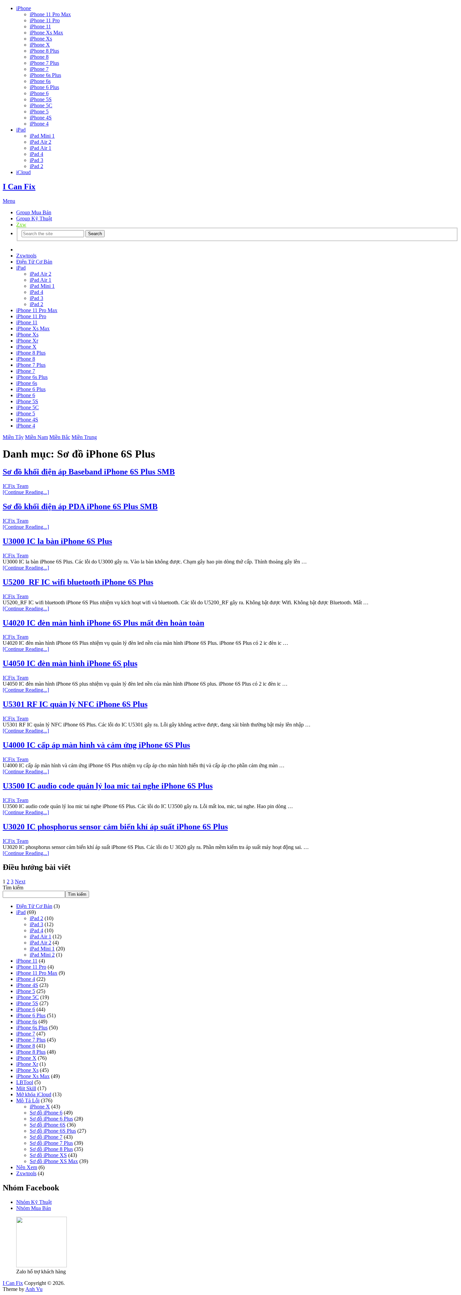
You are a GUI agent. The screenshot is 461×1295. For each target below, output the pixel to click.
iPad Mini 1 (42, 136)
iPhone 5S (41, 99)
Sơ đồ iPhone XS (48, 1155)
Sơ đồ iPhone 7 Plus (51, 1143)
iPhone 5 (39, 111)
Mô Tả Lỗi (27, 1100)
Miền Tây (13, 437)
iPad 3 (36, 160)
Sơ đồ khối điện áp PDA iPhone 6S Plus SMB (80, 506)
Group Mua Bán (33, 212)
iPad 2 (36, 166)
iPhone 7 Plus (44, 63)
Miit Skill (26, 1088)
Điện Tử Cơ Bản (34, 262)
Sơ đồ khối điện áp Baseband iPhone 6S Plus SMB (89, 471)
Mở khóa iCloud (33, 1094)
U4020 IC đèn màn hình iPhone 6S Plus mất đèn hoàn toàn (103, 622)
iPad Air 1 (40, 148)
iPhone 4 (39, 124)
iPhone (23, 8)
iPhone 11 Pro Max (50, 14)
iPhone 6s (40, 81)
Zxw (21, 224)
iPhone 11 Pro (45, 20)
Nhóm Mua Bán (33, 1208)
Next (20, 881)
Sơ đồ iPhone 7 (46, 1137)
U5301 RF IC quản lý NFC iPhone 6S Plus (75, 704)
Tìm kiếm (13, 887)
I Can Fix (19, 186)
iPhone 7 (39, 69)
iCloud (23, 172)
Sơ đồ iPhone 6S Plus (53, 1131)
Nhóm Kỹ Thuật (34, 1202)
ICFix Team (15, 486)
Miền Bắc (59, 437)
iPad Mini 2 (42, 955)
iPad (21, 130)
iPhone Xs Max (46, 32)
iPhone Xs (41, 39)
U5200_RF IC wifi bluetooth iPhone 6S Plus (78, 582)
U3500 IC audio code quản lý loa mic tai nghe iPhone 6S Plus (108, 785)
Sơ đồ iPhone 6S (47, 1125)
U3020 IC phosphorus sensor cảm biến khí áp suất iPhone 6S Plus (115, 826)
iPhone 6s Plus (45, 75)
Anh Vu (34, 1289)
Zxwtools (26, 255)
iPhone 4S (41, 117)
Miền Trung (84, 437)
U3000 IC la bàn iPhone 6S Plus (57, 541)
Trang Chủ (27, 249)
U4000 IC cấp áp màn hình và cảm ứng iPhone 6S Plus (96, 745)
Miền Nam (36, 437)
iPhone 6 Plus (44, 87)
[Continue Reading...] (26, 492)
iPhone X (40, 45)
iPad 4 (36, 154)
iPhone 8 (39, 57)
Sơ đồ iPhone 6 (46, 1112)
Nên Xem (26, 1167)
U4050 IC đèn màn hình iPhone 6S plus (70, 663)
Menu (9, 201)
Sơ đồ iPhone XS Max (54, 1161)
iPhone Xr (27, 340)
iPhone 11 (40, 26)
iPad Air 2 (40, 142)
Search (95, 233)
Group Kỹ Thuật (34, 218)
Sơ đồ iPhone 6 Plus (51, 1119)
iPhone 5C (41, 105)
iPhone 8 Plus (44, 51)
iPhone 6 (39, 93)
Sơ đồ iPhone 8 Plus (51, 1149)
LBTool (24, 1082)
